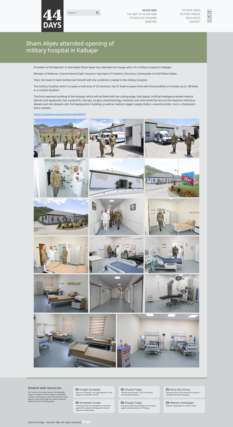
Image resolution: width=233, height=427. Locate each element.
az (209, 16)
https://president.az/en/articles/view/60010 (60, 114)
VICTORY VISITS (191, 10)
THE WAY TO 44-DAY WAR (142, 14)
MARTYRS (151, 21)
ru (209, 20)
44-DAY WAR (149, 10)
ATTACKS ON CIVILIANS (143, 18)
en (209, 11)
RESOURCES (193, 18)
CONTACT (194, 21)
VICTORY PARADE (190, 14)
